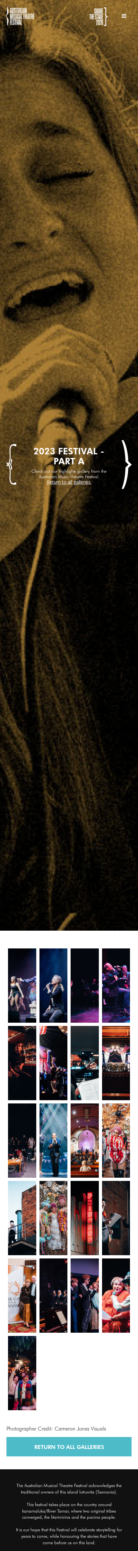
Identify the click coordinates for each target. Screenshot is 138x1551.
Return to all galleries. (69, 482)
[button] (124, 16)
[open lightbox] (22, 979)
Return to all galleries (69, 1446)
